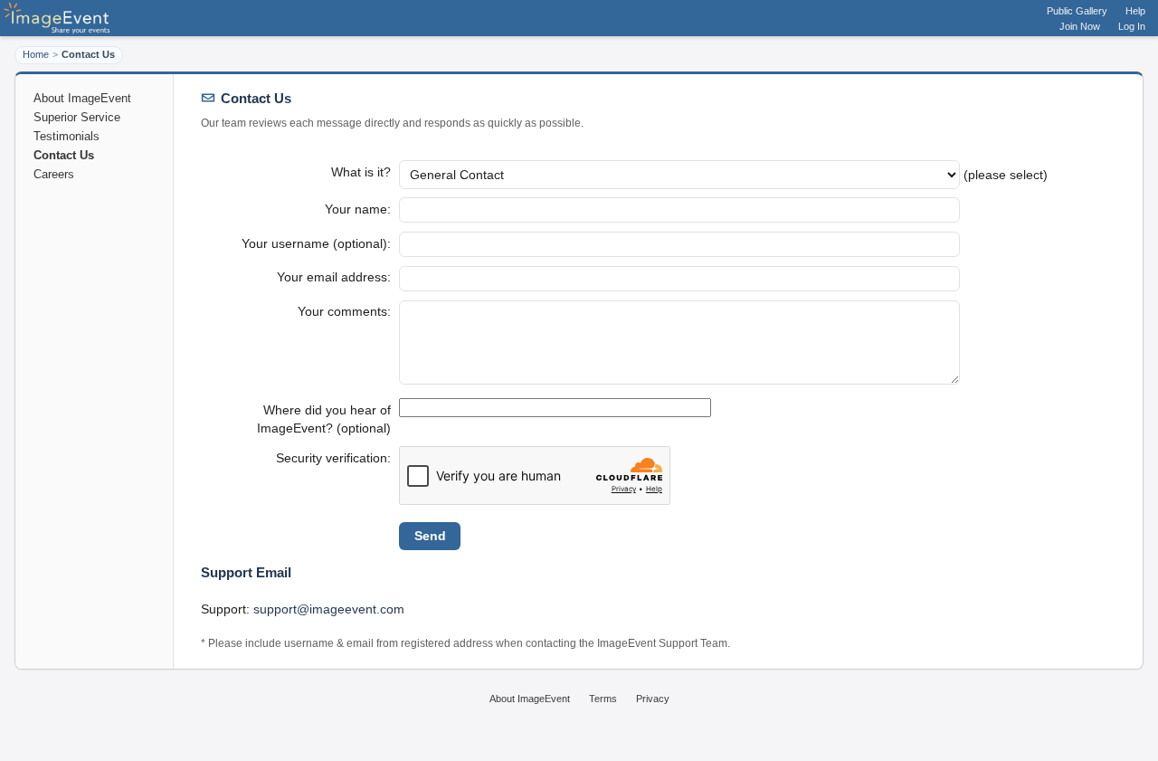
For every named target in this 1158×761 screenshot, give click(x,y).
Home (36, 54)
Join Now (1079, 26)
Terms (603, 698)
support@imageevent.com (328, 609)
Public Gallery (1077, 10)
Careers (53, 174)
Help (1135, 10)
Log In (1131, 26)
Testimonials (66, 136)
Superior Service (76, 117)
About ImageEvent (82, 98)
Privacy (652, 698)
